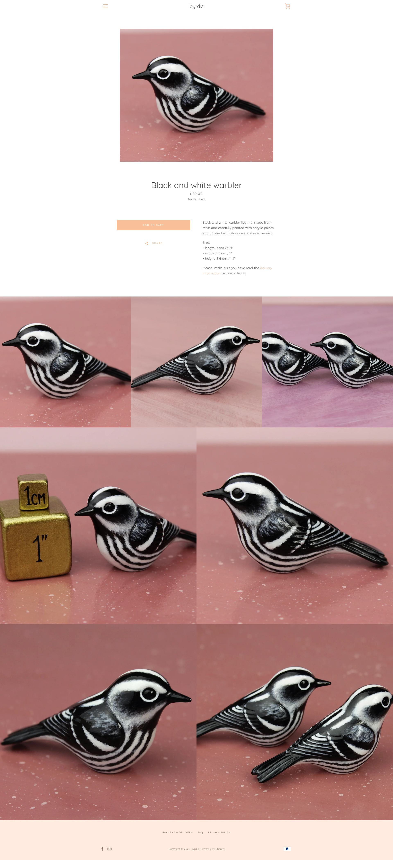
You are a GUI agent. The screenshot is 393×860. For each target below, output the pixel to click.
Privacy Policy (219, 832)
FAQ (200, 832)
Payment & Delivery (178, 832)
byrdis (196, 6)
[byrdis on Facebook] (102, 849)
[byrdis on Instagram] (109, 849)
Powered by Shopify (212, 848)
